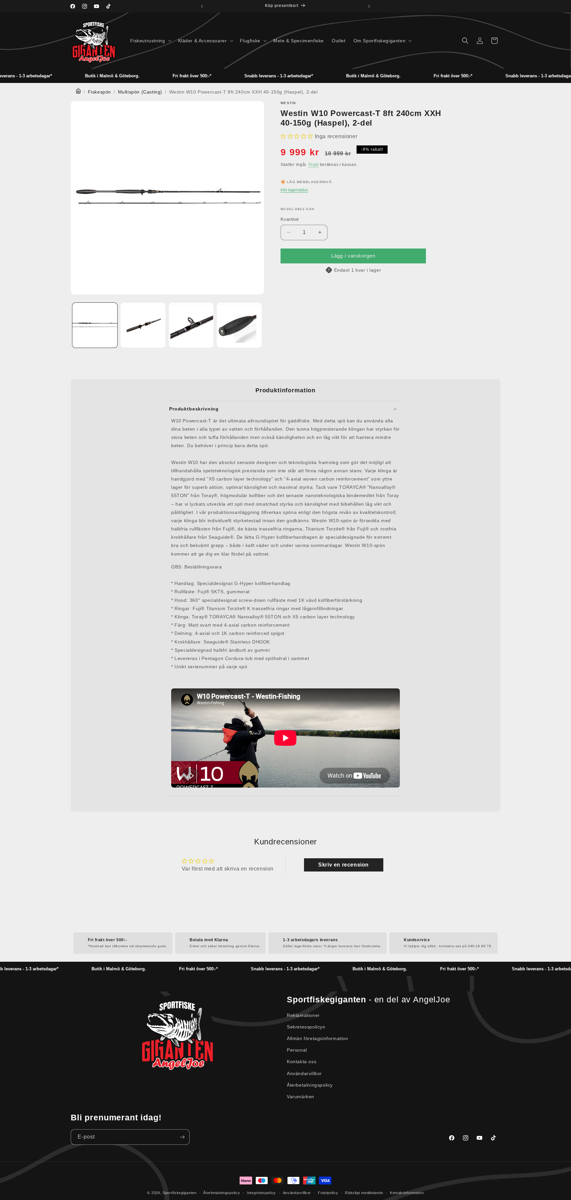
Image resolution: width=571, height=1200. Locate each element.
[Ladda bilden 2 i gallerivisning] (143, 325)
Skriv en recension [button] (343, 865)
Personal (297, 1050)
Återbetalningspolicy (310, 1085)
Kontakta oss (301, 1061)
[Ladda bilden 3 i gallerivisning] (191, 325)
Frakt (314, 164)
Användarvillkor (304, 1073)
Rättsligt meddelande (364, 1193)
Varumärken (300, 1096)
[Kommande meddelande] (369, 6)
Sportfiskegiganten (180, 1193)
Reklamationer (303, 1015)
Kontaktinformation (407, 1193)
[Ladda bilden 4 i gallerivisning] (239, 325)
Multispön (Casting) (140, 92)
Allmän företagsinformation (317, 1038)
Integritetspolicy (261, 1193)
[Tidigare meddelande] (202, 6)
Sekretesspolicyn (306, 1026)
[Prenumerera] (182, 1137)
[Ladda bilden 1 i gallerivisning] (94, 325)
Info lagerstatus (294, 190)
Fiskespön (99, 92)
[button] (150, 41)
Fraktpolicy (328, 1193)
